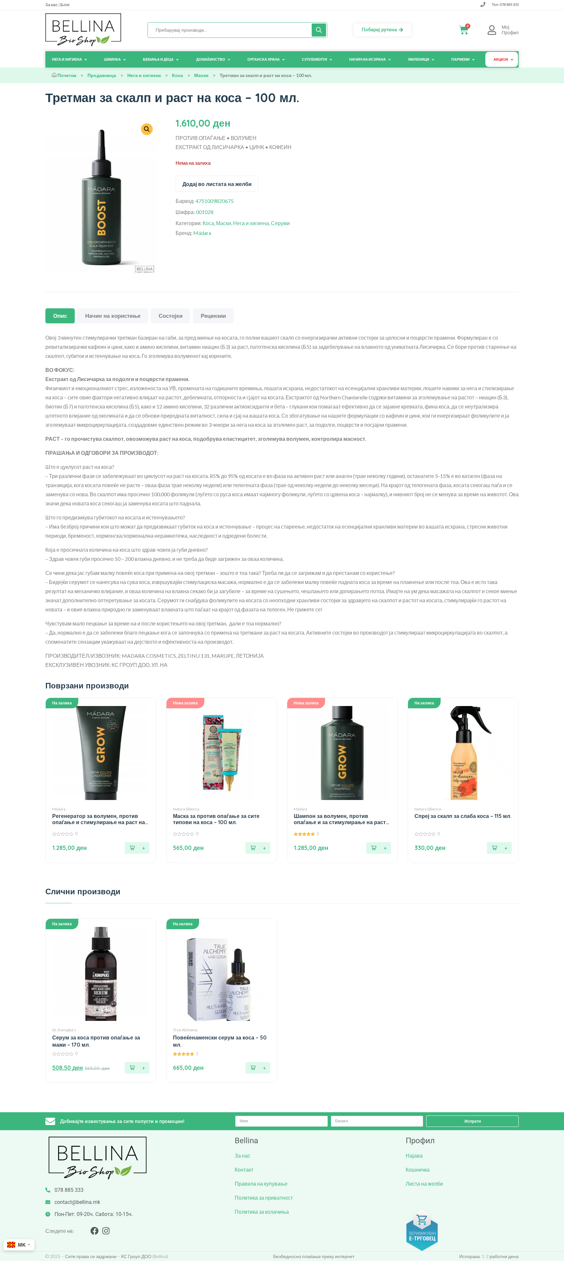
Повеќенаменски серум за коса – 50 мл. (220, 1041)
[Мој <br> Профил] (492, 30)
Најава (414, 1155)
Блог (65, 4)
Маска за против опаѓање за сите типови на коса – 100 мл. (216, 819)
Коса (177, 75)
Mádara (202, 233)
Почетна (66, 75)
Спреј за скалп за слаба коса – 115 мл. (463, 816)
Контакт (244, 1169)
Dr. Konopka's (64, 1029)
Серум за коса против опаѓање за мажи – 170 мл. (96, 1041)
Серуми (280, 223)
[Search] (319, 30)
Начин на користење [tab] (112, 315)
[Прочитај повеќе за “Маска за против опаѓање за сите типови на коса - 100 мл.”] (257, 848)
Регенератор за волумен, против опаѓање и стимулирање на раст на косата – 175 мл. (98, 819)
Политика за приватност (264, 1197)
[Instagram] (106, 1231)
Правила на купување (261, 1183)
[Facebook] (94, 1231)
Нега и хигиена (144, 75)
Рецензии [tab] (213, 315)
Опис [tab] (60, 315)
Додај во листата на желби (217, 184)
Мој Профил (510, 29)
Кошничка (418, 1169)
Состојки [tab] (170, 315)
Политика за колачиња (262, 1211)
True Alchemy (185, 1029)
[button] (137, 848)
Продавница (101, 75)
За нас (51, 4)
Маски (201, 75)
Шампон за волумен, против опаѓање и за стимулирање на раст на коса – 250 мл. (340, 819)
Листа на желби (424, 1183)
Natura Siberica (186, 809)
